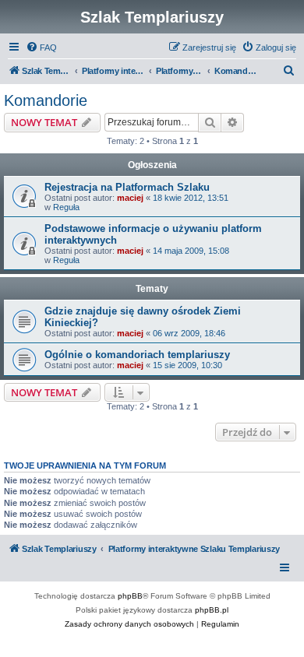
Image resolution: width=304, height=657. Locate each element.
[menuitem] (41, 47)
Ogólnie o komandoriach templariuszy (137, 354)
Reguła (66, 207)
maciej (130, 197)
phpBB (130, 596)
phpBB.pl (211, 610)
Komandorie (45, 100)
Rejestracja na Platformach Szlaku (127, 187)
